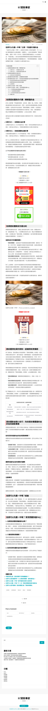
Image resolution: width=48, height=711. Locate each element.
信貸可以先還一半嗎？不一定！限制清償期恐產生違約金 (21, 583)
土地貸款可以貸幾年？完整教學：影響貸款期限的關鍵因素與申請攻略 (17, 658)
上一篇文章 (24, 598)
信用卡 (5, 673)
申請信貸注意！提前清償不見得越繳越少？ (17, 576)
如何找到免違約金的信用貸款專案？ (18, 80)
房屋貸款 (5, 676)
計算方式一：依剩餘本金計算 (17, 69)
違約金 (24, 590)
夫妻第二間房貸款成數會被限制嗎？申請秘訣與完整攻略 (15, 653)
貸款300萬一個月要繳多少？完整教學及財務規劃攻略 (14, 659)
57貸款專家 (24, 7)
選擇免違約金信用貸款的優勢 (17, 82)
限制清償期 (29, 590)
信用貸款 (7, 590)
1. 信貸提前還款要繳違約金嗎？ (17, 89)
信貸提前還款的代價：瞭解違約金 (16, 68)
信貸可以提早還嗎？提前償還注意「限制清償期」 (19, 585)
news (5, 671)
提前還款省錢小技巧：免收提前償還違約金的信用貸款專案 (23, 78)
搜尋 (5, 640)
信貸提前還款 (13, 590)
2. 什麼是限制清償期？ (15, 91)
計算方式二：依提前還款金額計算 (18, 71)
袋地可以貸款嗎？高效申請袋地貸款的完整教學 (13, 655)
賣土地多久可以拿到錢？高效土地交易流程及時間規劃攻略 (15, 656)
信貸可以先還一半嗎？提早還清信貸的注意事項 (19, 581)
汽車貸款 (5, 677)
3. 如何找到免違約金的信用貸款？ (18, 92)
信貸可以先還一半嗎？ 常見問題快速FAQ (18, 87)
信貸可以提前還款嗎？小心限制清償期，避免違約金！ (21, 578)
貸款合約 (19, 590)
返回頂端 (23, 705)
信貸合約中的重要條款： (16, 75)
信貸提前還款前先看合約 (14, 73)
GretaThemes (28, 708)
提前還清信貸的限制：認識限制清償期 (18, 77)
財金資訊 (5, 679)
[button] (43, 2)
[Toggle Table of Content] (37, 66)
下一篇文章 (23, 602)
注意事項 (12, 84)
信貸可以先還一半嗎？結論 (15, 85)
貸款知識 (7, 44)
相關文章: (12, 94)
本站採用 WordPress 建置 (14, 708)
